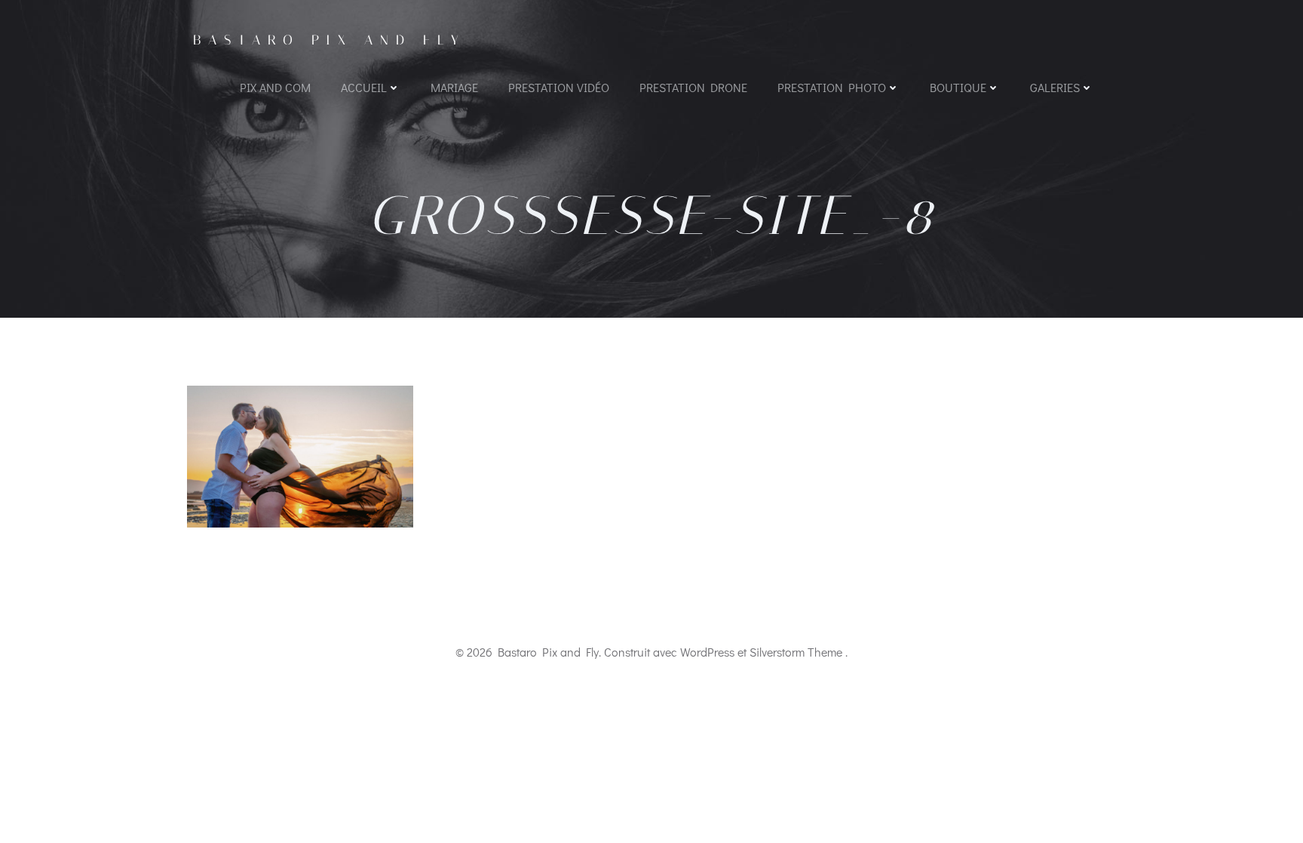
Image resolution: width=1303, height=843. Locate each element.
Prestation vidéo (558, 87)
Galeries (1055, 87)
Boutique (958, 87)
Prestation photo (831, 87)
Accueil (364, 87)
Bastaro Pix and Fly (329, 40)
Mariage (454, 87)
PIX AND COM (275, 87)
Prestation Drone (693, 87)
